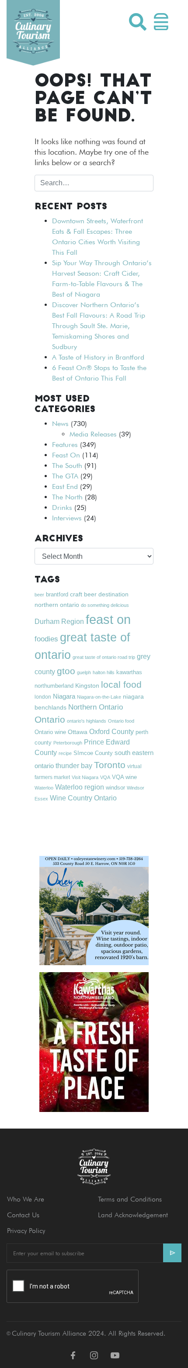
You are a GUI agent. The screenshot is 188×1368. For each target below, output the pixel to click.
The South (67, 465)
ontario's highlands (86, 721)
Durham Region (59, 621)
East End (65, 486)
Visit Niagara (85, 777)
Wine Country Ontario (83, 798)
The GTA (65, 476)
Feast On (66, 455)
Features (65, 444)
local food (121, 684)
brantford (57, 594)
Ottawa (77, 731)
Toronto (109, 765)
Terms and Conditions (130, 1199)
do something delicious (105, 605)
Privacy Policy (26, 1230)
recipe (65, 753)
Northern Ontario (95, 707)
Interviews (67, 518)
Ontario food (121, 721)
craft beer (83, 594)
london (43, 697)
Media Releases (93, 434)
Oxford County (111, 731)
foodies (46, 639)
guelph (84, 672)
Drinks (62, 507)
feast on (108, 619)
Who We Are (25, 1199)
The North (67, 497)
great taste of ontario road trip (104, 657)
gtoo (66, 671)
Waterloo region (79, 787)
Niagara (64, 696)
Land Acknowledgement (133, 1215)
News (60, 423)
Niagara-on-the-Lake (99, 697)
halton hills (104, 672)
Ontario (50, 719)
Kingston (87, 685)
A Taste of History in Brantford (98, 357)
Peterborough (67, 742)
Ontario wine (50, 732)
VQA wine (124, 777)
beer (39, 594)
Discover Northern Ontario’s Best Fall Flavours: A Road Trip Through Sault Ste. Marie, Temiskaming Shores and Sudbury (98, 326)
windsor (115, 788)
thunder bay (74, 765)
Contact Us (23, 1215)
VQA (105, 777)
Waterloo (44, 787)
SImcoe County (93, 753)
